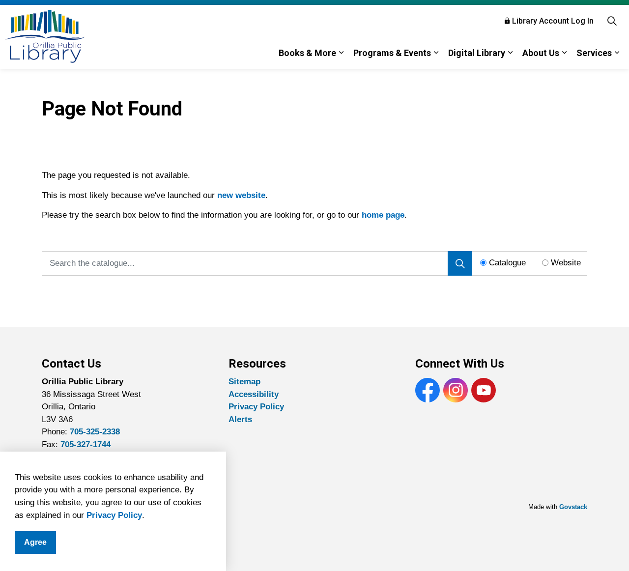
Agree (35, 542)
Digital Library (476, 53)
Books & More (307, 53)
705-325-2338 (95, 431)
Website (566, 262)
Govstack (573, 507)
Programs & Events (392, 53)
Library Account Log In (553, 21)
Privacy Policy (114, 515)
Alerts (240, 419)
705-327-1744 (85, 444)
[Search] (460, 263)
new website (241, 195)
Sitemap (244, 381)
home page (383, 215)
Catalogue (507, 262)
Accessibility (254, 394)
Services (594, 53)
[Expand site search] (612, 21)
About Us (540, 53)
